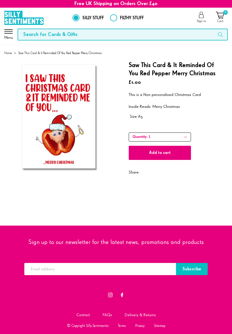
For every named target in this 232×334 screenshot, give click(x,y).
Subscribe (191, 269)
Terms (122, 326)
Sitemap (159, 326)
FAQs (107, 315)
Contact (83, 315)
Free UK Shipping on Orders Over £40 (116, 3)
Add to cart (160, 153)
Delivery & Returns (140, 315)
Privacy (140, 326)
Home (8, 53)
